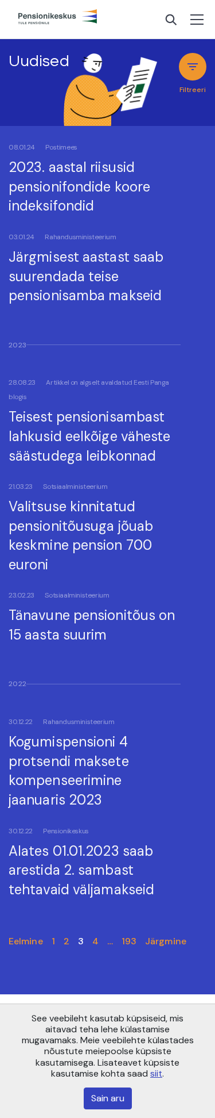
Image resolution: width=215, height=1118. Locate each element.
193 (129, 941)
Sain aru (107, 1098)
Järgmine (165, 941)
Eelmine (26, 941)
